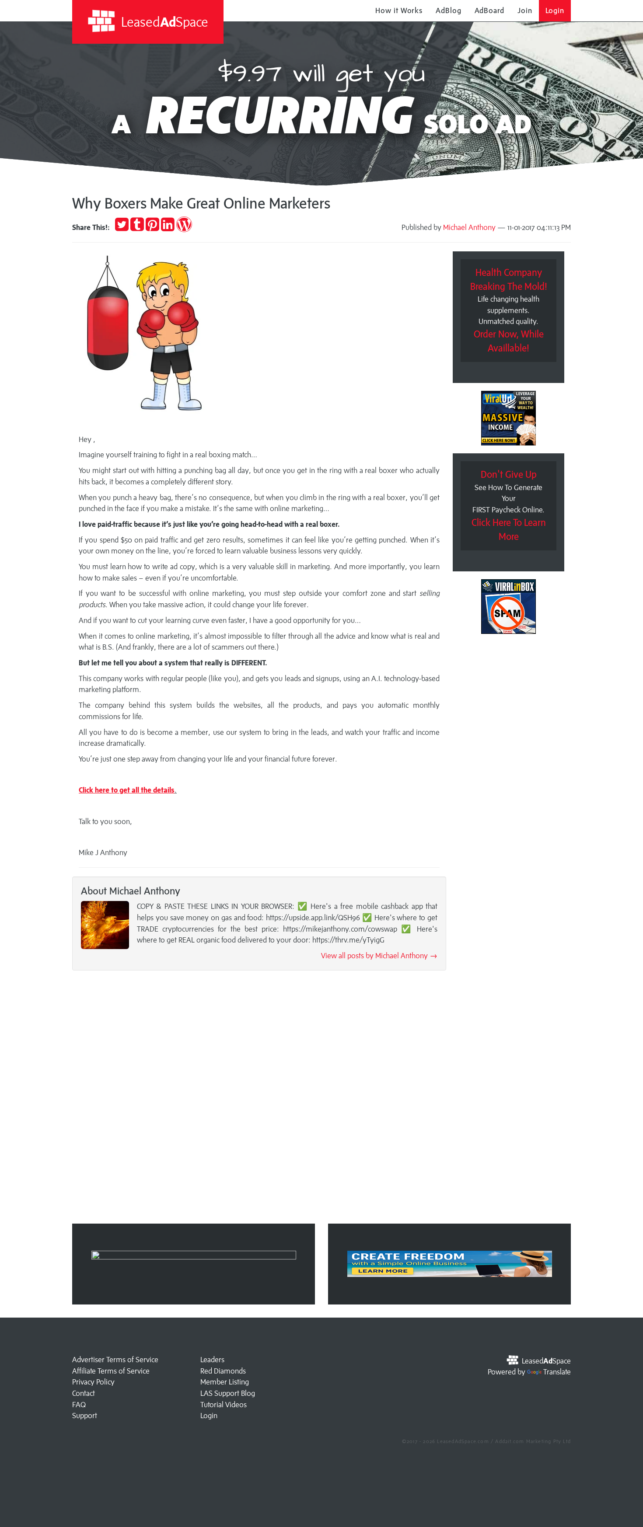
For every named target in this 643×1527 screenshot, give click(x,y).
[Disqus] (259, 1099)
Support (84, 1415)
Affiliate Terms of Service (111, 1371)
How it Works (399, 10)
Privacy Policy (93, 1381)
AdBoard (489, 10)
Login (555, 10)
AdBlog (448, 10)
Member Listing (224, 1381)
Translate (557, 1371)
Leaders (212, 1359)
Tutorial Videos (223, 1404)
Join (524, 10)
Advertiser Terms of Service (115, 1359)
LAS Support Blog (227, 1393)
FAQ (79, 1404)
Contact (83, 1393)
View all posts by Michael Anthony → (379, 955)
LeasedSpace (163, 21)
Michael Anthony (469, 227)
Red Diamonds (223, 1371)
